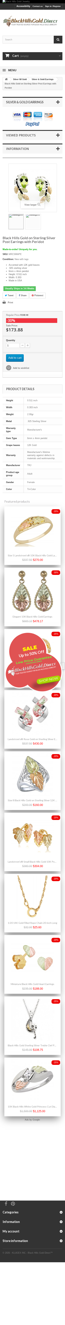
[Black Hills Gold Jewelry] (32, 1)
